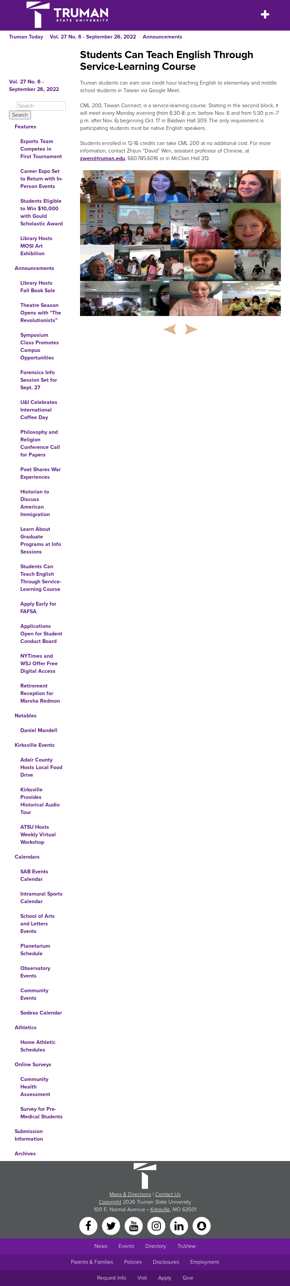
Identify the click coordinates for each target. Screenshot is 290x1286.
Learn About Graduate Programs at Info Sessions (40, 540)
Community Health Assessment (35, 1087)
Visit (142, 1278)
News (100, 1246)
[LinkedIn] (179, 1225)
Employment (204, 1262)
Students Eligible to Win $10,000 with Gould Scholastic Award (41, 212)
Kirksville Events (35, 745)
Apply (164, 1278)
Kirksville (160, 1209)
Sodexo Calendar (41, 1013)
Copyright (110, 1202)
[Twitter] (111, 1225)
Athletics (26, 1027)
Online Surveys (33, 1064)
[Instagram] (157, 1225)
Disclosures (166, 1262)
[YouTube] (134, 1225)
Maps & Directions (130, 1194)
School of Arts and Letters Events (37, 923)
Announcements (162, 37)
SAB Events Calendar (34, 875)
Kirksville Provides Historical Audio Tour (40, 801)
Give (188, 1278)
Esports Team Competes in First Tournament (41, 149)
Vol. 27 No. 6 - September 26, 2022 (93, 37)
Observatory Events (35, 972)
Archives (25, 1153)
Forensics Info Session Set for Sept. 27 (38, 380)
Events (126, 1246)
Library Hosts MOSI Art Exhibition (36, 246)
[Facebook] (89, 1225)
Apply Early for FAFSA (38, 608)
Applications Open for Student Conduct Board (41, 634)
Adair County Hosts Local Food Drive (41, 767)
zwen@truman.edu (102, 158)
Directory (155, 1246)
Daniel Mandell (38, 730)
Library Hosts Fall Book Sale (37, 287)
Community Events (34, 994)
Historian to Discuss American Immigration (35, 503)
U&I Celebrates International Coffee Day (38, 410)
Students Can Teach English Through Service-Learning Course (40, 577)
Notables (26, 715)
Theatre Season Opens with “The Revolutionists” (40, 313)
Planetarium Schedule (35, 950)
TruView (186, 1246)
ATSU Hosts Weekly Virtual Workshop (38, 834)
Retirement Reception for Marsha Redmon (40, 693)
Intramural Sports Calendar (41, 898)
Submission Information (29, 1135)
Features (25, 126)
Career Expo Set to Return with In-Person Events (41, 179)
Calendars (27, 857)
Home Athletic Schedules (38, 1046)
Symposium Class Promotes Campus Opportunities (39, 346)
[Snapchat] (201, 1225)
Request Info (111, 1278)
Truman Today (26, 37)
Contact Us (167, 1194)
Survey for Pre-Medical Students (41, 1113)
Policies (133, 1262)
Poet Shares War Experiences (40, 473)
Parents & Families (92, 1262)
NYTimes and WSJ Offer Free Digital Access (39, 663)
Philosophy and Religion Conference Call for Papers (40, 443)
